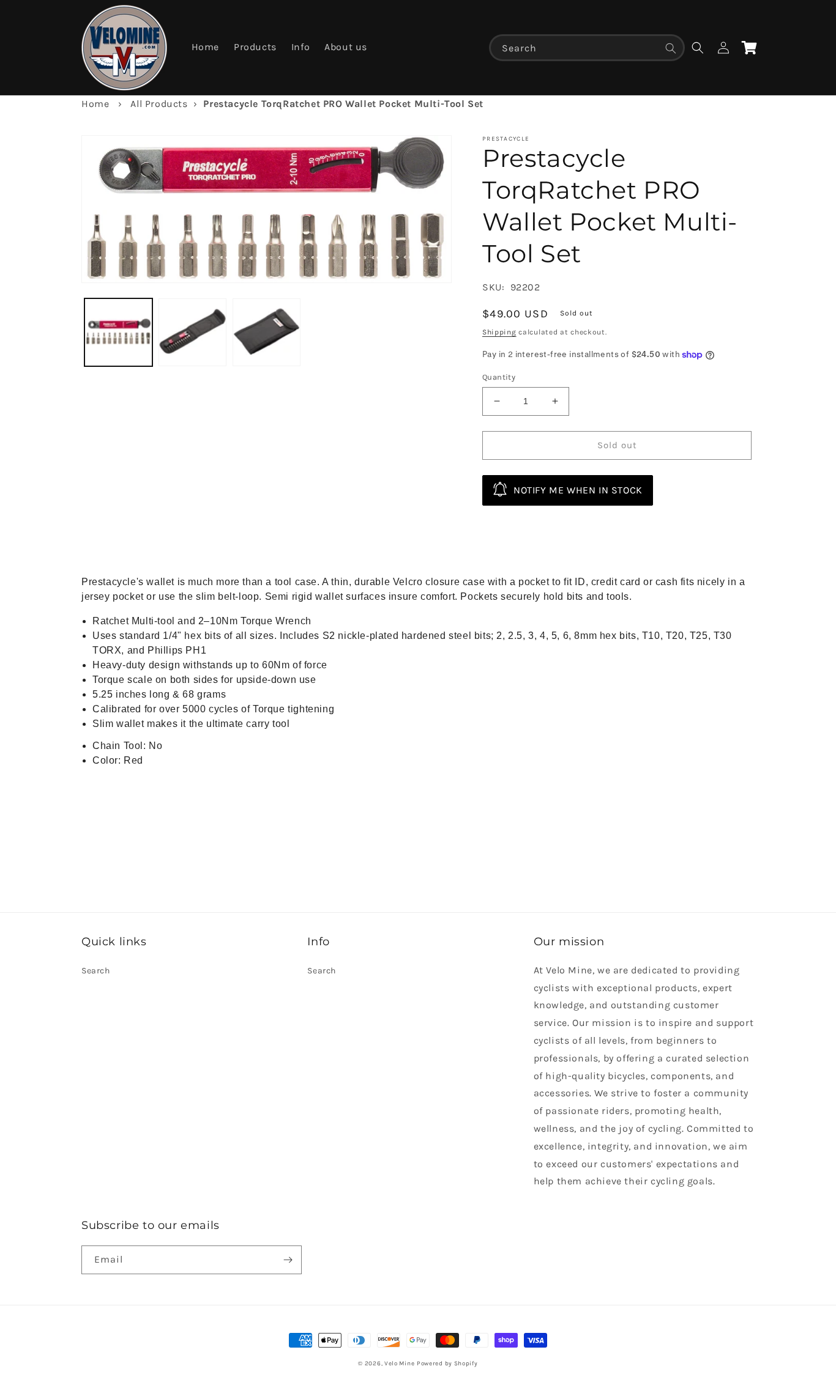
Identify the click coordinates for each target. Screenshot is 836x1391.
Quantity (498, 377)
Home (95, 103)
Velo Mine (399, 1363)
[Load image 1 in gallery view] (118, 332)
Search (95, 970)
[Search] (670, 48)
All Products (158, 103)
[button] (698, 47)
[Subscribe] (287, 1259)
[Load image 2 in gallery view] (192, 332)
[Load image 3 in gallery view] (266, 332)
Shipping (499, 332)
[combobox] (587, 47)
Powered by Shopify (447, 1363)
